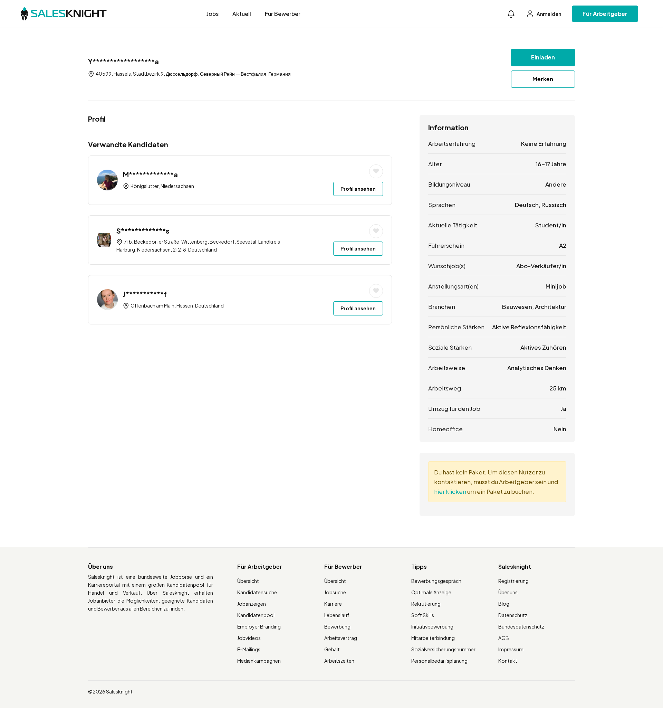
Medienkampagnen (259, 661)
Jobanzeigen (251, 604)
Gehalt (332, 649)
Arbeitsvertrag (340, 638)
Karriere (333, 604)
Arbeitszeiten (339, 661)
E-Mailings (248, 649)
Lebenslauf (336, 615)
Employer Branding (259, 626)
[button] (511, 14)
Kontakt (507, 661)
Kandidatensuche (257, 592)
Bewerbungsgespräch (436, 581)
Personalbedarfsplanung (439, 661)
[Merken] (376, 171)
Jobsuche (335, 592)
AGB (503, 638)
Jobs (212, 13)
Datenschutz (512, 615)
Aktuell (241, 13)
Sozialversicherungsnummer (443, 649)
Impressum (510, 649)
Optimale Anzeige (431, 592)
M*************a (150, 174)
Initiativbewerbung (432, 626)
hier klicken (450, 491)
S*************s (143, 230)
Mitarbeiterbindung (433, 638)
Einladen (543, 57)
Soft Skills (422, 615)
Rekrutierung (426, 604)
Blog (503, 604)
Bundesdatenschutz (521, 626)
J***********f (145, 294)
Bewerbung (337, 626)
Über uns (508, 592)
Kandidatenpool (256, 615)
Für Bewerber (282, 13)
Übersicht (248, 581)
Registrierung (513, 581)
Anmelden (548, 14)
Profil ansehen (358, 189)
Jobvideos (249, 638)
